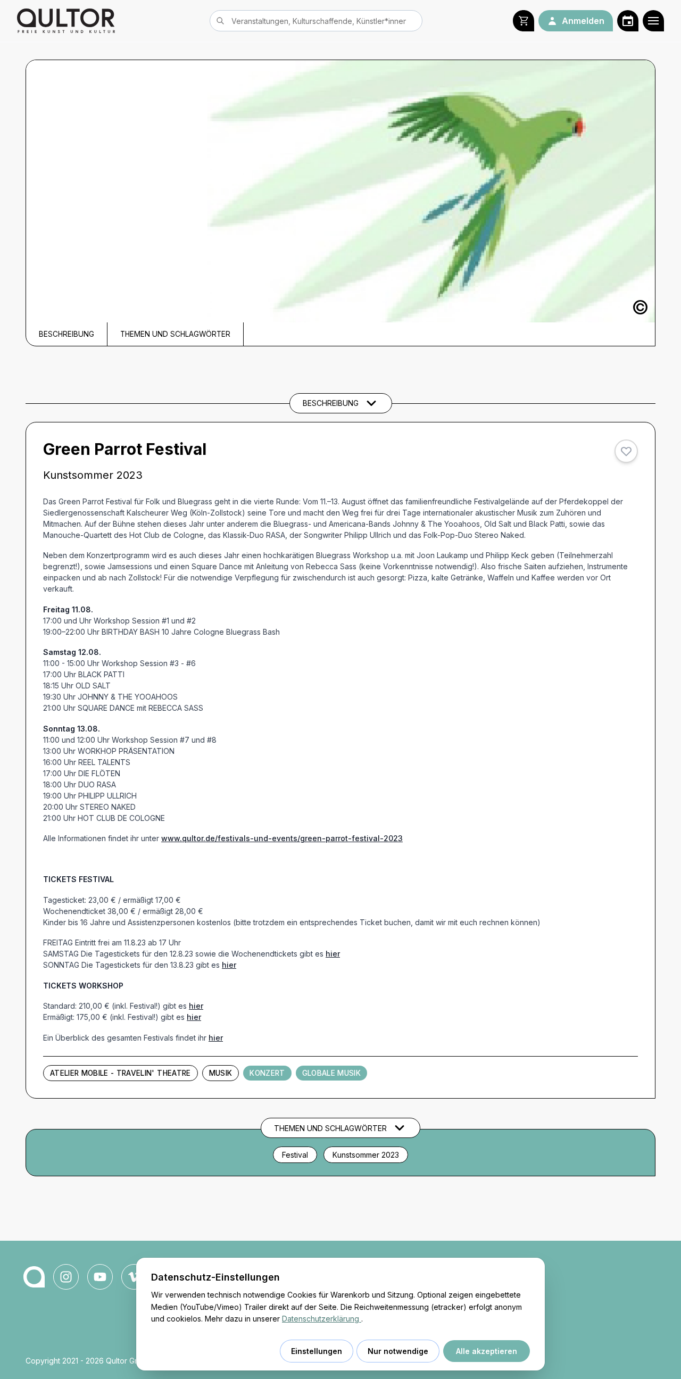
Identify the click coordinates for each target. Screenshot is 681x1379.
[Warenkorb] (523, 20)
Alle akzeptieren (486, 1351)
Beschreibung (66, 334)
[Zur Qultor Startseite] (66, 21)
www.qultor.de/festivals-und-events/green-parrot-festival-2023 (282, 838)
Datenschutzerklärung (321, 1318)
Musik (220, 1073)
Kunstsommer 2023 (366, 1154)
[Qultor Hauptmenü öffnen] (653, 20)
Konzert (267, 1073)
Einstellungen (316, 1351)
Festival (295, 1154)
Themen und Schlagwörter (175, 334)
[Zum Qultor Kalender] (627, 20)
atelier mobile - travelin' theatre (120, 1073)
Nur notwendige (398, 1351)
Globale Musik (331, 1073)
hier (333, 953)
